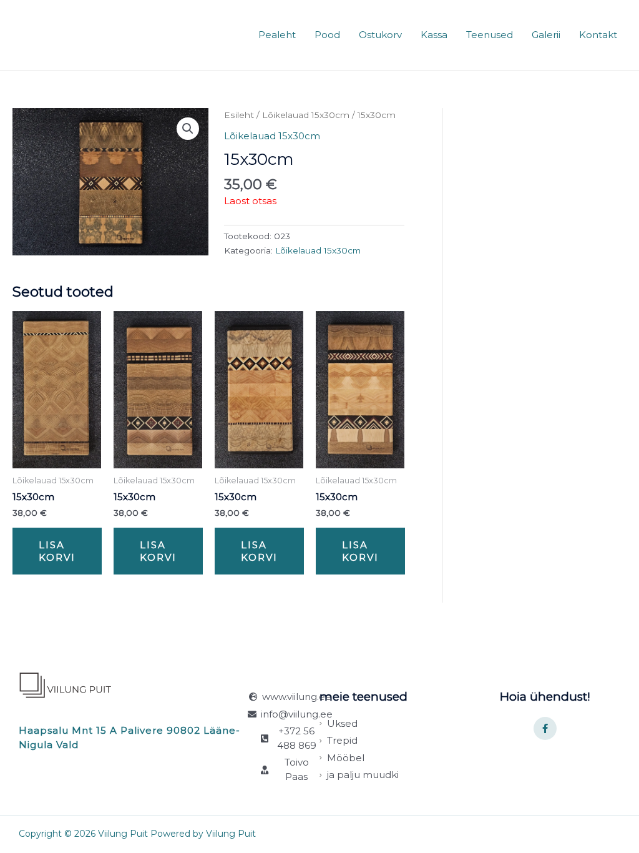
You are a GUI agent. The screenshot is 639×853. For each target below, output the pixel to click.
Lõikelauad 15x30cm (305, 115)
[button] (188, 128)
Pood (327, 35)
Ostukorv (380, 35)
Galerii (546, 35)
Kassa (434, 35)
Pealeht (277, 35)
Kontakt (598, 35)
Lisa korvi (57, 551)
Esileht (239, 115)
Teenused (489, 35)
